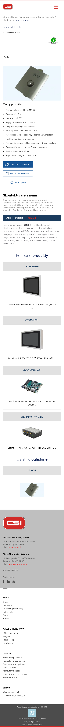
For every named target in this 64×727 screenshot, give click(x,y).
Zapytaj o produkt (21, 164)
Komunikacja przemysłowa (15, 674)
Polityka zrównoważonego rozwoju (32, 718)
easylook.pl (8, 643)
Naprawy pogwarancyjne (14, 695)
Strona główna (10, 17)
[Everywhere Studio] (32, 713)
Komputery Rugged (11, 671)
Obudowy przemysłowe (14, 664)
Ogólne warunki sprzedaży (32, 725)
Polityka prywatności (32, 722)
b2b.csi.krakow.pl (10, 633)
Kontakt (32, 217)
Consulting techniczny (13, 608)
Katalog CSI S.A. (10, 677)
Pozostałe (49, 17)
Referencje (8, 612)
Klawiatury (8, 20)
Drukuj (7, 57)
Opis (8, 217)
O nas (5, 602)
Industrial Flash (9, 667)
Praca (5, 615)
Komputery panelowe (12, 657)
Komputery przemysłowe (31, 17)
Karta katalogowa (20, 173)
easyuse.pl (8, 636)
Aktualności (8, 605)
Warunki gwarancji (11, 692)
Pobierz (19, 217)
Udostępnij (20, 183)
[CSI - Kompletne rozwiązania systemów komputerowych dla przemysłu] (14, 522)
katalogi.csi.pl (9, 640)
